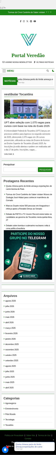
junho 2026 (10, 312)
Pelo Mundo (11, 116)
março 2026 (10, 328)
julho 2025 (9, 371)
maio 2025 (9, 382)
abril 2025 (9, 388)
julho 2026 (9, 306)
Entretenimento (11, 409)
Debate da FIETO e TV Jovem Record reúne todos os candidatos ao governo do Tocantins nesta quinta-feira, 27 (29, 217)
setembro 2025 (11, 360)
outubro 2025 (10, 355)
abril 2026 (9, 322)
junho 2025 (10, 377)
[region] (28, 436)
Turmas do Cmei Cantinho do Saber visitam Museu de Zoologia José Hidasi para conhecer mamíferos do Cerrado (25, 12)
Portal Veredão (28, 55)
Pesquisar (9, 164)
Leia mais (8, 154)
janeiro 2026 (10, 339)
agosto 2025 (10, 366)
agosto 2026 (10, 301)
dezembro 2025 (12, 344)
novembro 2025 (12, 349)
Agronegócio (10, 403)
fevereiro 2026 (11, 333)
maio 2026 (9, 317)
